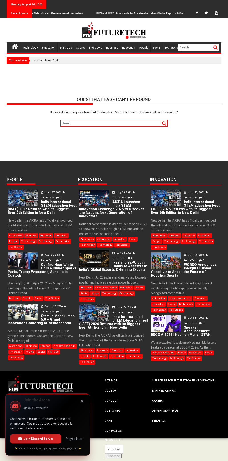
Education (128, 47)
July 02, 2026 (124, 252)
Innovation (48, 47)
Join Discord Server (38, 439)
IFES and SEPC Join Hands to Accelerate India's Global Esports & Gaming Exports (143, 13)
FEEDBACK (159, 420)
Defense (14, 298)
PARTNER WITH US (164, 390)
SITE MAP (111, 380)
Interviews (95, 47)
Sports (80, 47)
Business (112, 47)
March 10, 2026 (53, 306)
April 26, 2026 (52, 255)
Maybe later (74, 439)
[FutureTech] (15, 45)
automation (103, 239)
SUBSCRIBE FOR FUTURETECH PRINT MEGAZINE (183, 380)
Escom (139, 287)
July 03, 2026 (124, 192)
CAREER (157, 400)
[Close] (82, 401)
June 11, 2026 (196, 317)
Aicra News (15, 235)
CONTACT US (113, 430)
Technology (30, 47)
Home (38, 60)
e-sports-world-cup (64, 346)
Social (157, 47)
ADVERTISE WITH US (165, 410)
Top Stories (172, 47)
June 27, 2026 (53, 192)
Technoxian (63, 241)
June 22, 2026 (196, 255)
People (143, 47)
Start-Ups (66, 47)
